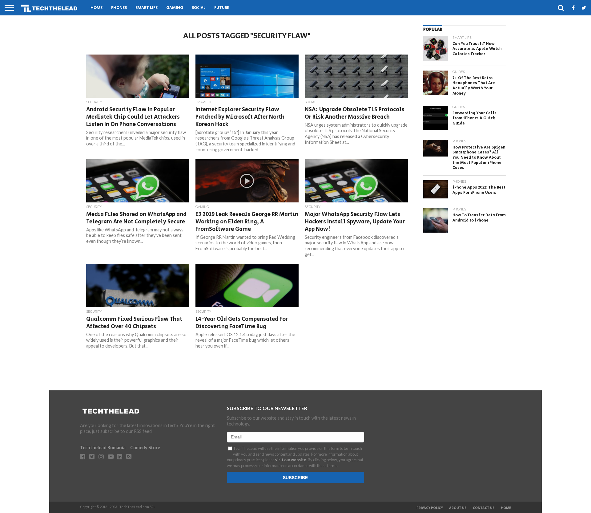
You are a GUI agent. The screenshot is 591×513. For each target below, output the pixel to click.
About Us (458, 508)
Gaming (174, 8)
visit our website (290, 459)
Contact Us (484, 508)
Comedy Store (145, 447)
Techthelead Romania (103, 447)
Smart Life (146, 8)
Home (96, 8)
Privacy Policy (429, 508)
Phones (119, 8)
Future (221, 8)
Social (199, 8)
